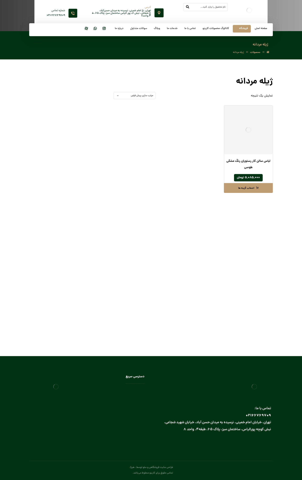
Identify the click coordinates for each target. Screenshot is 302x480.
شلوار (92, 158)
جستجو (45, 83)
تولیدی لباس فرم (136, 425)
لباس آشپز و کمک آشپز (80, 263)
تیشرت (91, 141)
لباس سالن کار (137, 394)
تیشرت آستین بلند (86, 147)
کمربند (85, 233)
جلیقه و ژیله (89, 152)
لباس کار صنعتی (87, 329)
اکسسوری (87, 199)
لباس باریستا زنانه (79, 274)
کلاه (90, 257)
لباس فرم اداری (88, 181)
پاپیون (85, 204)
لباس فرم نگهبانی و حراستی (82, 317)
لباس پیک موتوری (86, 176)
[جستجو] (187, 7)
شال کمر (84, 222)
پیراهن (91, 129)
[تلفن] (239, 441)
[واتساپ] (95, 29)
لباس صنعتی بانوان (134, 415)
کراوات (84, 227)
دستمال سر (82, 210)
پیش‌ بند (87, 240)
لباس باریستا (86, 269)
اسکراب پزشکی (87, 118)
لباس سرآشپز (137, 389)
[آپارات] (86, 29)
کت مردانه (90, 164)
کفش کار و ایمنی (86, 170)
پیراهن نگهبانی (88, 135)
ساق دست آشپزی (83, 246)
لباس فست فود (84, 311)
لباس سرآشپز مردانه (78, 304)
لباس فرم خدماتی (87, 187)
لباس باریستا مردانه (79, 280)
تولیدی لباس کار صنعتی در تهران (128, 420)
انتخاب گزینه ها (246, 188)
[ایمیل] (253, 441)
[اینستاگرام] (104, 29)
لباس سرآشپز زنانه (79, 298)
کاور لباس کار (85, 251)
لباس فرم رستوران (86, 193)
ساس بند (83, 216)
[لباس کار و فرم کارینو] (268, 52)
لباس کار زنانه (88, 323)
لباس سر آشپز (85, 293)
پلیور (93, 124)
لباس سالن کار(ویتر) (82, 287)
